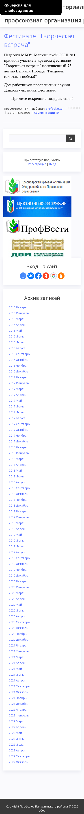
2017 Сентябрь (19, 424)
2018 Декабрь (18, 505)
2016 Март (16, 319)
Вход (52, 164)
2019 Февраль (19, 517)
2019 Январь (18, 511)
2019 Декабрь (18, 575)
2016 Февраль (19, 313)
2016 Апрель (17, 325)
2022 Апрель (17, 727)
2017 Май (15, 400)
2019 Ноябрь (18, 570)
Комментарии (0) (46, 113)
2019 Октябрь (18, 564)
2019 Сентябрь (19, 558)
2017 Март (16, 389)
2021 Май (15, 669)
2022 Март (16, 721)
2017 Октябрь (18, 430)
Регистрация (37, 164)
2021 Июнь (16, 675)
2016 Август (17, 348)
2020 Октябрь (18, 628)
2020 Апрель (17, 599)
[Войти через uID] (23, 275)
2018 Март (16, 459)
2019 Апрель (17, 529)
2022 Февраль (19, 715)
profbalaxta (54, 109)
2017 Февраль (19, 383)
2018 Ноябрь (18, 500)
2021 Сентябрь (19, 686)
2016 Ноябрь (18, 365)
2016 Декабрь (18, 371)
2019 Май (15, 535)
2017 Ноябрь (18, 435)
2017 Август (17, 418)
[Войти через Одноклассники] (61, 275)
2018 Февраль (19, 453)
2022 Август (17, 750)
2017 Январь (18, 377)
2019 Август (17, 552)
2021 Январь (18, 645)
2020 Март (16, 593)
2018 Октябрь (18, 494)
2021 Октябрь (18, 692)
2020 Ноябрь (18, 634)
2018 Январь (18, 447)
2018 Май (15, 470)
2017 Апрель (17, 395)
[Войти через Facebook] (38, 275)
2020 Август (17, 616)
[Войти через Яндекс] (46, 275)
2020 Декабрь (18, 640)
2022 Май (15, 733)
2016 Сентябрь (19, 354)
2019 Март (16, 523)
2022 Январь (18, 709)
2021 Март (16, 657)
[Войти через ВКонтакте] (30, 275)
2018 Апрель (17, 465)
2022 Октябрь (18, 762)
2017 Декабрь (18, 441)
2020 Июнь (16, 610)
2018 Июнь (16, 476)
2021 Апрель (17, 663)
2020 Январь (18, 581)
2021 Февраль (19, 651)
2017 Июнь (16, 406)
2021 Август (17, 680)
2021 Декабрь (18, 704)
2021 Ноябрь (18, 698)
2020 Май (15, 605)
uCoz (42, 810)
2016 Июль (16, 342)
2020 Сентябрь (19, 622)
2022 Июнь (16, 739)
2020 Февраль (19, 587)
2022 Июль (16, 744)
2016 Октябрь (18, 360)
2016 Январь (18, 307)
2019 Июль (16, 546)
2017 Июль (16, 412)
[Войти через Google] (53, 275)
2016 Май (15, 331)
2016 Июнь (16, 336)
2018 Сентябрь (19, 488)
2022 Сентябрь (19, 756)
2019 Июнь (16, 540)
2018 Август (17, 482)
